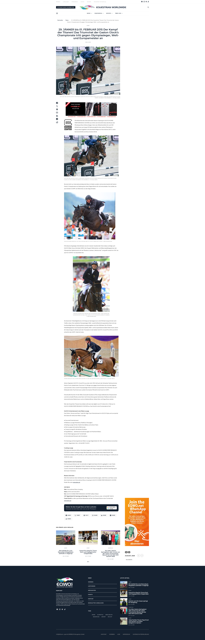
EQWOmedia (98, 13)
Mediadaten (75, 1)
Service (108, 13)
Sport (88, 25)
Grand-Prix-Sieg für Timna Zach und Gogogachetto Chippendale (88, 552)
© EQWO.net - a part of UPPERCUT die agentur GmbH (70, 634)
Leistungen (66, 1)
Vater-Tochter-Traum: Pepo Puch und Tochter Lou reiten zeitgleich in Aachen (139, 621)
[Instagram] (144, 1)
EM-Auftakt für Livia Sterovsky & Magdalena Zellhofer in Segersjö (65, 552)
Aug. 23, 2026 (131, 604)
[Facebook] (142, 1)
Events (82, 1)
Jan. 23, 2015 (88, 42)
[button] (87, 561)
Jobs (93, 614)
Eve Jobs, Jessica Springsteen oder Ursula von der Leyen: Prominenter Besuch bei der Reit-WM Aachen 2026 (110, 553)
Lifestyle (100, 614)
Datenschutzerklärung (141, 634)
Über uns (118, 13)
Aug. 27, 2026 (66, 556)
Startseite (60, 20)
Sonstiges (110, 548)
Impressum (126, 634)
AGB (118, 634)
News (88, 13)
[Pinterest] (146, 1)
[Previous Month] (138, 555)
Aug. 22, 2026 (110, 559)
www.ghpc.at (76, 482)
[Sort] (129, 552)
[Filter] (126, 552)
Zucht (110, 616)
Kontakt (89, 1)
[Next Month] (142, 555)
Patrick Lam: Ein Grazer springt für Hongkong (138, 601)
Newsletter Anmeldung (100, 1)
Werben (58, 1)
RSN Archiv (109, 614)
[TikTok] (148, 1)
